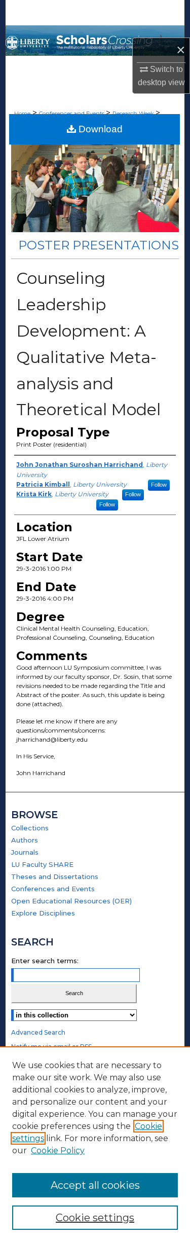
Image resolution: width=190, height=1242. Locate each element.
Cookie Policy (58, 1150)
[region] (95, 1144)
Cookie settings (95, 1218)
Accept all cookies (95, 1185)
